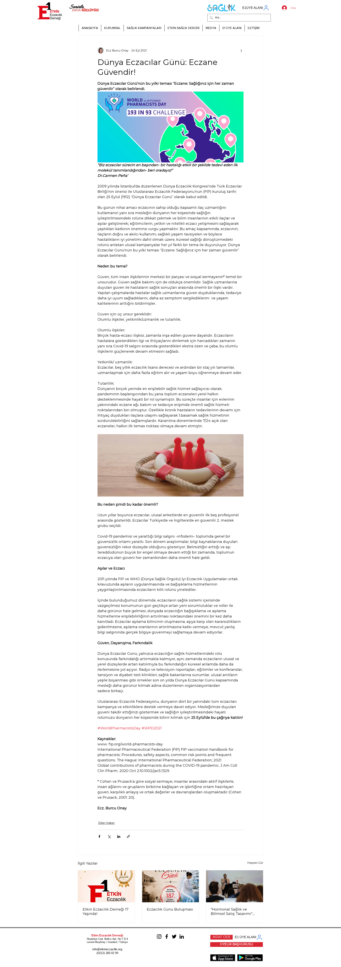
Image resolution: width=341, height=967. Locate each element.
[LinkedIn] (182, 936)
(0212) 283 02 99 (107, 953)
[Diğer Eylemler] (241, 50)
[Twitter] (174, 936)
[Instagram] (159, 936)
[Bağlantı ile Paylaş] (128, 836)
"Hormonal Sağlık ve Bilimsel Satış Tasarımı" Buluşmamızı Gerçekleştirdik (231, 911)
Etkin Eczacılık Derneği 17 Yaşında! (105, 911)
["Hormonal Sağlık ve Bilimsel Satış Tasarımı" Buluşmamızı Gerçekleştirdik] (234, 886)
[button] (112, 28)
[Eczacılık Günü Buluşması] (170, 886)
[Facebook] (167, 936)
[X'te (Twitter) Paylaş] (109, 836)
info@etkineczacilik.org (107, 949)
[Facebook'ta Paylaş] (99, 836)
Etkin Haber (106, 823)
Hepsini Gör (255, 863)
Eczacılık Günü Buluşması (170, 909)
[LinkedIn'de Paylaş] (119, 836)
